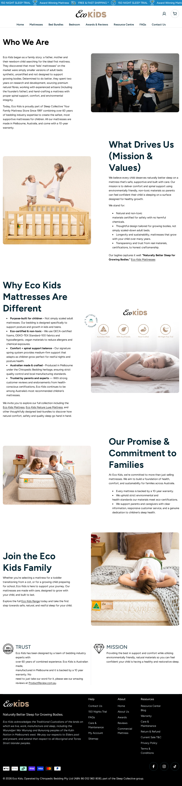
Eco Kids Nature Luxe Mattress (44, 407)
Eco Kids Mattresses (143, 259)
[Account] (164, 14)
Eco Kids (17, 778)
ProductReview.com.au (42, 683)
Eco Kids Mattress (14, 407)
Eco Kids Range (30, 601)
